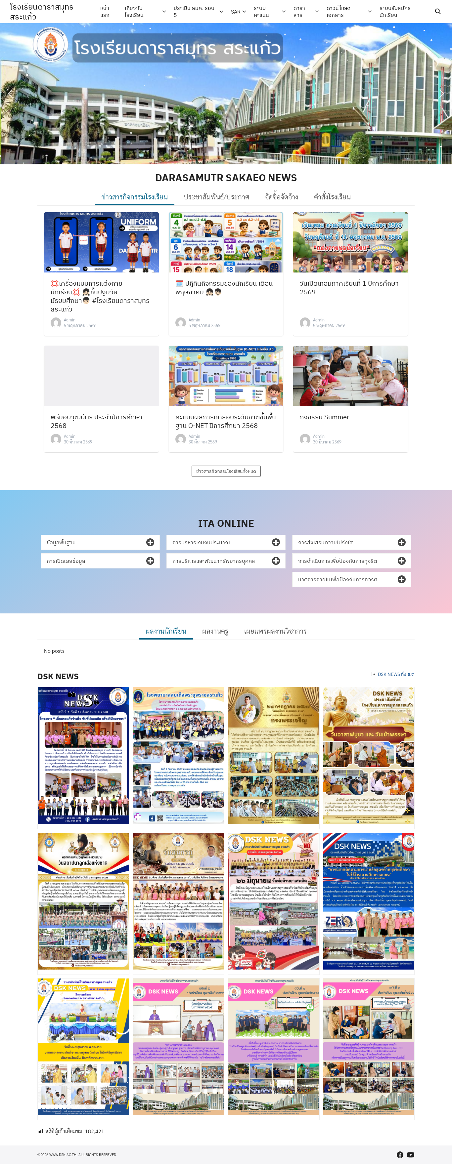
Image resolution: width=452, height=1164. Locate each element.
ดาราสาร (299, 11)
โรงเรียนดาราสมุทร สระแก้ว (41, 11)
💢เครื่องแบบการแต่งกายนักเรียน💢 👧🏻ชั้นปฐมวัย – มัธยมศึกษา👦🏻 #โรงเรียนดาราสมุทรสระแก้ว (100, 296)
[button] (10, 93)
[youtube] (411, 1155)
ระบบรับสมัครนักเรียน (395, 11)
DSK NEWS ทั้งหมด (396, 674)
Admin (69, 319)
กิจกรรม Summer (324, 416)
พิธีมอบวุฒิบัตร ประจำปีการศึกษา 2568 (96, 421)
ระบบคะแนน (261, 11)
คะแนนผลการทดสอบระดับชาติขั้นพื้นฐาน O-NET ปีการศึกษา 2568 (225, 421)
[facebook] (400, 1155)
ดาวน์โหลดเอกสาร (338, 11)
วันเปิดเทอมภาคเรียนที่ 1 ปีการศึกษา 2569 (349, 287)
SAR (236, 11)
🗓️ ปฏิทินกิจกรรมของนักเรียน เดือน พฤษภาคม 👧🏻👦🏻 (224, 287)
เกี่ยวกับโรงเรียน (134, 11)
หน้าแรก (105, 11)
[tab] (134, 197)
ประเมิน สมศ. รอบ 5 (194, 11)
